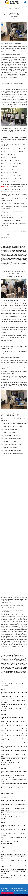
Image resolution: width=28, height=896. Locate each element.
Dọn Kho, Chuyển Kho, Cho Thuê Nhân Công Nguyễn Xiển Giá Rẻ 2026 (13, 834)
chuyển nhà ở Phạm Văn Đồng (14, 250)
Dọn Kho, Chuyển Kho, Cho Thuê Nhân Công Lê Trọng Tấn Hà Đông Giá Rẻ (14, 742)
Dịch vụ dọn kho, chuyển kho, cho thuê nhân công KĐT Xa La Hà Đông (13, 718)
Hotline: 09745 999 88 (7, 893)
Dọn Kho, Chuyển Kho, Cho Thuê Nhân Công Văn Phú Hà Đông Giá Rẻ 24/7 (13, 713)
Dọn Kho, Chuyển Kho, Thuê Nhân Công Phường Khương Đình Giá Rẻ (13, 817)
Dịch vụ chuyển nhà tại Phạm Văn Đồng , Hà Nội (14, 15)
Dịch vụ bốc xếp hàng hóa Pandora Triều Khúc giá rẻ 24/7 (14, 854)
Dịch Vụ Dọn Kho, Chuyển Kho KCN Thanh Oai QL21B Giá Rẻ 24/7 (13, 755)
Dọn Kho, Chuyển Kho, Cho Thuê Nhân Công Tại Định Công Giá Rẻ (14, 693)
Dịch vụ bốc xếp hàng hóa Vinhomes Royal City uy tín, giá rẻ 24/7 (14, 865)
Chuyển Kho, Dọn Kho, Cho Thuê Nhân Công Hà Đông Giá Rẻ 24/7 (13, 788)
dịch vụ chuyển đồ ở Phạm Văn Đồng (15, 252)
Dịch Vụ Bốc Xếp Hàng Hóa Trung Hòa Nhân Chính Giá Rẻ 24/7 (13, 861)
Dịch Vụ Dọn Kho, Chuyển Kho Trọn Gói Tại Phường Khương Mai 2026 (12, 813)
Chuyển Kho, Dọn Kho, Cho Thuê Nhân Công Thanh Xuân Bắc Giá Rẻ (13, 826)
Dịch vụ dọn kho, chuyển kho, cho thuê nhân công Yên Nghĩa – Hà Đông (13, 738)
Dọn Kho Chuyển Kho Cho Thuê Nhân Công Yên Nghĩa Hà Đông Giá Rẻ (13, 767)
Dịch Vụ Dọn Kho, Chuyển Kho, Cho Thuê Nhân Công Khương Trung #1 (12, 809)
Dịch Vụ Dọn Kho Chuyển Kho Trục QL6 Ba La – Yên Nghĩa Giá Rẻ (14, 772)
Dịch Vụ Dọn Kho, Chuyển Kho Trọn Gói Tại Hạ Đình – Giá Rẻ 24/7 (13, 821)
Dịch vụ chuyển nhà (14, 13)
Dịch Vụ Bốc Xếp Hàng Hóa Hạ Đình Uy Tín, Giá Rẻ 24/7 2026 (13, 850)
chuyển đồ (3, 248)
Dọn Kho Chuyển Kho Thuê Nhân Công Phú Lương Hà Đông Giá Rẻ (13, 701)
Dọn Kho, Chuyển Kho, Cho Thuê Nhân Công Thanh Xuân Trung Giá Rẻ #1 (13, 797)
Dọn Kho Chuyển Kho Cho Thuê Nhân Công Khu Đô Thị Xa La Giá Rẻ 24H (14, 705)
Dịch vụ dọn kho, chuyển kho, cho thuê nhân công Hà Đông (14, 725)
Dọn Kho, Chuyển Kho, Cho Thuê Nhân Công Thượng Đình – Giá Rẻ (13, 830)
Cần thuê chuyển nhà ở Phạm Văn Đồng (12, 246)
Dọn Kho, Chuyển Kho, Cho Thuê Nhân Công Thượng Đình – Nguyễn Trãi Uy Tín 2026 (13, 792)
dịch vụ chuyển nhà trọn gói (15, 258)
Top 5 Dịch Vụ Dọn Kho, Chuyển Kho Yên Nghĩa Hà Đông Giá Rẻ (13, 780)
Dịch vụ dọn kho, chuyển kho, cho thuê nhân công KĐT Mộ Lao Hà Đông (14, 722)
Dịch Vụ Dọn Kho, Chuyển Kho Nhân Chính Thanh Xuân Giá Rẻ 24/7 (14, 805)
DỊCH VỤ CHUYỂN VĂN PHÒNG (15, 346)
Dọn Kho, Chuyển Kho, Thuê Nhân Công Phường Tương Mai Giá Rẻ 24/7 (13, 684)
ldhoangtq (20, 276)
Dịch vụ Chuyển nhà (16, 254)
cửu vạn (7, 166)
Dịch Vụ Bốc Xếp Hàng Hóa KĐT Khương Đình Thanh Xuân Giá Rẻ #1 (14, 846)
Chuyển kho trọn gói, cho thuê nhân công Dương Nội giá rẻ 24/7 (14, 784)
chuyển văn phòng (6, 251)
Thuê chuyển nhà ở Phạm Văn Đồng (14, 262)
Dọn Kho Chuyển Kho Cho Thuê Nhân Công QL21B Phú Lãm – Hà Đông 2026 (13, 759)
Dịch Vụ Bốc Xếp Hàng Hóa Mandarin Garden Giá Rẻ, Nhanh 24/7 (12, 857)
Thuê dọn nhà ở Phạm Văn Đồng (18, 263)
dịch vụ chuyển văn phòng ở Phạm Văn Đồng (13, 259)
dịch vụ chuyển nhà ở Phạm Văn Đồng (11, 256)
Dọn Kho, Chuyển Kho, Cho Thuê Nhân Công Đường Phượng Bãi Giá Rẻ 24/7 (12, 763)
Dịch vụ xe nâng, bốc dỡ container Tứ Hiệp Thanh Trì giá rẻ (14, 869)
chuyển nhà (10, 89)
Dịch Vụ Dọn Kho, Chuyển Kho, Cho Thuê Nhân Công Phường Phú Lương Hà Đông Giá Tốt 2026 (12, 776)
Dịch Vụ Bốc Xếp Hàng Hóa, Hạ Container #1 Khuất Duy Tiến (13, 838)
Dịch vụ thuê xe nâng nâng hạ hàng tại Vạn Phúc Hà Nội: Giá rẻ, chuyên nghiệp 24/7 (13, 876)
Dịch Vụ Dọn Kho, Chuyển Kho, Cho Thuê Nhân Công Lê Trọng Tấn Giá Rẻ (13, 751)
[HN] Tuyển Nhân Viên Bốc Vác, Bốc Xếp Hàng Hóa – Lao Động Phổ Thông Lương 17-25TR (13, 697)
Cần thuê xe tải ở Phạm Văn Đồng (18, 247)
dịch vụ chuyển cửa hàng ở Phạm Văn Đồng (18, 251)
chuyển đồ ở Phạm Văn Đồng (10, 248)
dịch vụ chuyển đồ (4, 252)
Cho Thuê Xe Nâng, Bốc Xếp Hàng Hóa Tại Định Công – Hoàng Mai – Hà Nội (13, 872)
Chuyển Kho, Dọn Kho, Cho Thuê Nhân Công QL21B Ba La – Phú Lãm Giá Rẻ (14, 747)
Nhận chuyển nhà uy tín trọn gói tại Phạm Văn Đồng (14, 272)
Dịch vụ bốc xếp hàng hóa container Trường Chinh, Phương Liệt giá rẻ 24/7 (12, 842)
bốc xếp (21, 67)
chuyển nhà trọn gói (7, 130)
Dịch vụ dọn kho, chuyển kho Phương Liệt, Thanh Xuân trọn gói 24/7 (13, 801)
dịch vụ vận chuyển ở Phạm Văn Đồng (16, 260)
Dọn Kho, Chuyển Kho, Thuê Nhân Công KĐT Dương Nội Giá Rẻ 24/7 (13, 709)
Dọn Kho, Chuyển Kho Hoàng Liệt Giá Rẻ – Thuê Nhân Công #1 (13, 688)
